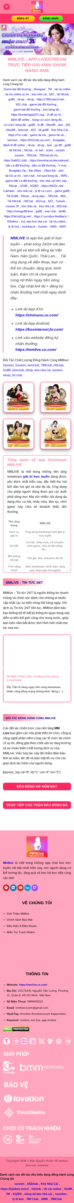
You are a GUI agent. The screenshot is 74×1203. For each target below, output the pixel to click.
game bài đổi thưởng (43, 104)
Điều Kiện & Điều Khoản (22, 925)
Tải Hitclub (14, 201)
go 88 (58, 145)
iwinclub (23, 129)
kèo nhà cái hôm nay (53, 180)
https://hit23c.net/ (52, 185)
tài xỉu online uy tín (17, 94)
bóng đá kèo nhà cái (38, 1194)
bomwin (12, 140)
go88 (11, 99)
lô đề (40, 124)
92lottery (12, 221)
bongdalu (59, 140)
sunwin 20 (12, 206)
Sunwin (60, 201)
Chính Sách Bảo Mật (20, 919)
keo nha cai (43, 370)
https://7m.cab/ (17, 135)
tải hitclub (63, 94)
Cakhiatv (9, 191)
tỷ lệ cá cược (43, 191)
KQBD (34, 185)
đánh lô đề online (14, 145)
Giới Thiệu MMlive (18, 913)
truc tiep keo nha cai (34, 221)
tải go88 (43, 129)
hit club (17, 375)
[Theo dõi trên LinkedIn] (13, 887)
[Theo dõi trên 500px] (27, 887)
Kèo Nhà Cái (59, 129)
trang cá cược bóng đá (47, 119)
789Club (56, 1199)
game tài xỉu (38, 135)
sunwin (60, 150)
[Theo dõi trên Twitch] (35, 887)
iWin (63, 196)
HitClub (28, 201)
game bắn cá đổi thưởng (21, 180)
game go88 (62, 191)
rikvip (20, 99)
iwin (60, 124)
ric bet (39, 150)
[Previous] (4, 668)
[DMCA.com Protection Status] (16, 1029)
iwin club (29, 175)
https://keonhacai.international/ (49, 160)
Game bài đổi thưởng (17, 89)
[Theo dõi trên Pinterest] (6, 887)
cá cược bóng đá (15, 124)
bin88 (62, 211)
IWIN (64, 175)
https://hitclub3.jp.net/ (17, 216)
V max (62, 165)
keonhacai (28, 226)
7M (50, 89)
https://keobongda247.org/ (27, 114)
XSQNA (8, 958)
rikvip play (38, 196)
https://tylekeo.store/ (15, 1188)
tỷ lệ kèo (13, 226)
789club (31, 155)
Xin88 (68, 1188)
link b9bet (35, 170)
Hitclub (58, 365)
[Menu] (6, 7)
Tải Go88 (12, 196)
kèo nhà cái (39, 94)
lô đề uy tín (54, 114)
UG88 (23, 185)
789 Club (32, 1199)
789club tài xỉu (48, 155)
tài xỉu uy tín (13, 175)
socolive (60, 1194)
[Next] (71, 668)
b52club (62, 206)
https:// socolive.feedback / (51, 216)
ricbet (49, 150)
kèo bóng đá (51, 109)
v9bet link (50, 170)
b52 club (21, 104)
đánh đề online (20, 119)
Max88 (50, 124)
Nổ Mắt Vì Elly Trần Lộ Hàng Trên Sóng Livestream (33, 678)
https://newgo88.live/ (20, 211)
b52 (51, 94)
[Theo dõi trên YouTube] (20, 887)
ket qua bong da (47, 175)
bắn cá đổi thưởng (17, 165)
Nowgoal (39, 89)
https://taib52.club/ (15, 160)
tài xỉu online (62, 89)
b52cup (40, 201)
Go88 (7, 370)
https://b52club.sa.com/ (35, 140)
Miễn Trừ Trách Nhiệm (21, 932)
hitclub (28, 150)
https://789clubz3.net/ (50, 99)
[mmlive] (37, 7)
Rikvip (13, 185)
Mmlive (8, 862)
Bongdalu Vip (17, 170)
